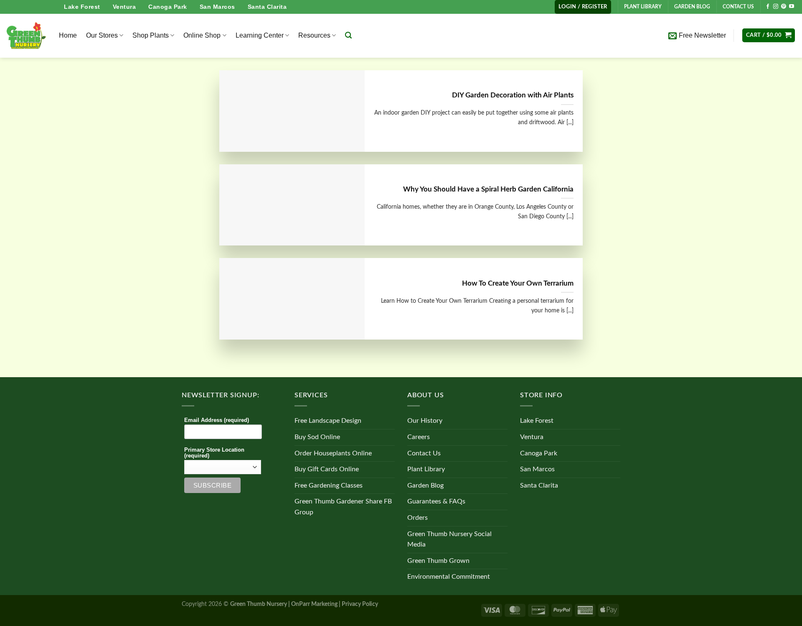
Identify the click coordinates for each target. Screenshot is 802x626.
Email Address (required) (216, 420)
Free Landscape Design (327, 420)
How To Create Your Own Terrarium (518, 283)
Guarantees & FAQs (436, 501)
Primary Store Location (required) (214, 453)
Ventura (124, 6)
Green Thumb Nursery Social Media (449, 539)
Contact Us (424, 453)
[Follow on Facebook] (767, 7)
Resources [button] (314, 35)
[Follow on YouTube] (791, 7)
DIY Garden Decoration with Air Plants (513, 95)
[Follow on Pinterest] (783, 7)
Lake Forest (82, 6)
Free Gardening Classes (328, 485)
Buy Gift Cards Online (326, 469)
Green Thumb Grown (438, 560)
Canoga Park (167, 6)
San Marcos (217, 6)
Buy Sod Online (317, 437)
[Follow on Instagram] (775, 7)
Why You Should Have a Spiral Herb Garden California (488, 189)
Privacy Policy (360, 604)
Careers (418, 437)
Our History (424, 420)
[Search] (348, 35)
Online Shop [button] (202, 35)
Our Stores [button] (102, 35)
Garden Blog (425, 485)
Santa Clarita (267, 6)
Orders (417, 517)
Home (68, 35)
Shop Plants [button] (150, 35)
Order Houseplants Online (333, 453)
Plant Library (426, 469)
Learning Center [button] (260, 35)
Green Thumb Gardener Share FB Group (343, 507)
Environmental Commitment (448, 576)
